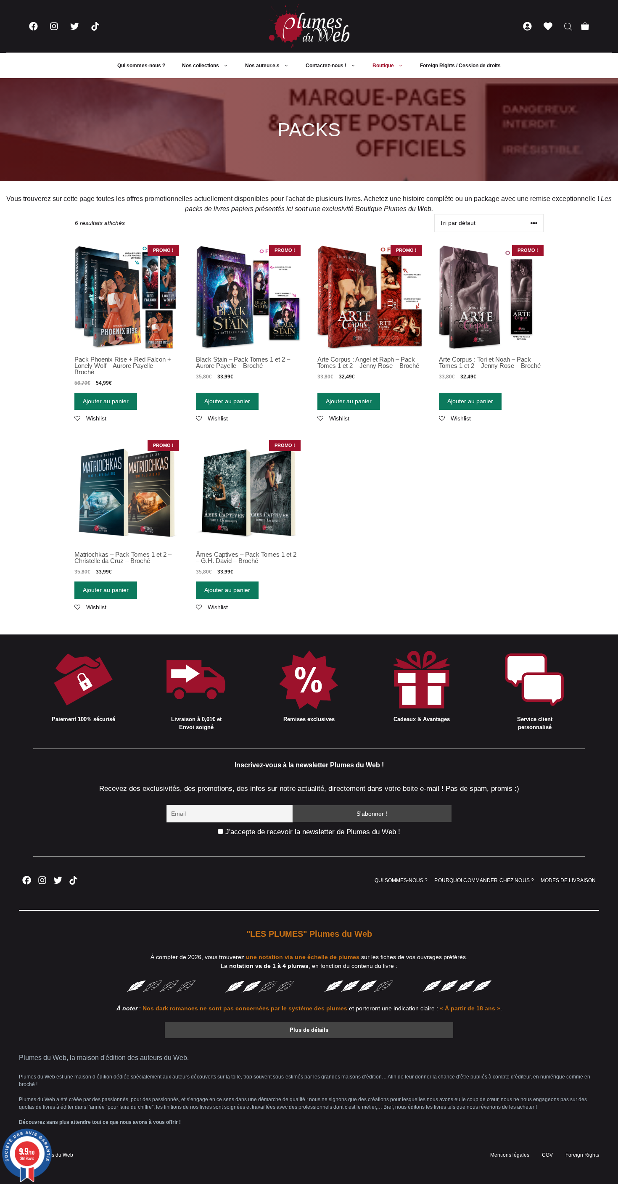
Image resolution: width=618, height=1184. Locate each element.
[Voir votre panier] (585, 26)
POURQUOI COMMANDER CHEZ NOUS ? (484, 880)
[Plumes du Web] (309, 26)
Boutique (383, 66)
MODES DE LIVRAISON (568, 880)
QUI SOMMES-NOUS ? (401, 880)
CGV (547, 1155)
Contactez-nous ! (326, 66)
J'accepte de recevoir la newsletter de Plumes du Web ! (311, 832)
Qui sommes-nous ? (141, 66)
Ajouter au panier (106, 401)
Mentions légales (509, 1155)
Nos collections (200, 66)
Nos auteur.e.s (262, 66)
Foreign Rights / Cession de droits (460, 66)
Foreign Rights (582, 1155)
